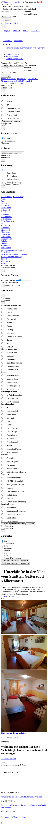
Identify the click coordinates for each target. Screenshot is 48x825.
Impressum (5, 805)
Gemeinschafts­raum (14, 336)
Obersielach (5, 234)
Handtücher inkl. (13, 370)
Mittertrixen (5, 232)
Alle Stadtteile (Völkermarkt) (12, 197)
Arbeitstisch (11, 319)
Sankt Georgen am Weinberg (12, 250)
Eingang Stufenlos (14, 514)
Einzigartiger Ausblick (15, 484)
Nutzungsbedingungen (22, 805)
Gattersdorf (5, 210)
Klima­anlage (12, 309)
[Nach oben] (2, 768)
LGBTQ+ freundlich (15, 481)
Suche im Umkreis (8, 265)
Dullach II (5, 205)
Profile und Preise (13, 54)
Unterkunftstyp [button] (7, 528)
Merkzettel (18, 41)
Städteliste (7, 41)
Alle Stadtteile (6, 184)
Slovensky (35, 30)
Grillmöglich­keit (13, 428)
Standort (27, 11)
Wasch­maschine (13, 389)
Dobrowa (4, 203)
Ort (2, 283)
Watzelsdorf (5, 263)
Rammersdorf (6, 239)
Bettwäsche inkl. (13, 316)
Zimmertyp (5, 155)
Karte (21, 83)
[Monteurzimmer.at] (13, 781)
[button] (4, 35)
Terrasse (10, 340)
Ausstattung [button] (5, 300)
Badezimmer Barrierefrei (16, 511)
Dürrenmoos (6, 208)
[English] (2, 44)
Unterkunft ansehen (8, 759)
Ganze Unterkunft (14, 182)
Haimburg (5, 214)
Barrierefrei (11, 507)
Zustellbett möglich (14, 363)
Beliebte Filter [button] (6, 88)
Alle (5, 170)
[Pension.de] (36, 781)
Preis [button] (3, 126)
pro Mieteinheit (9, 141)
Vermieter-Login (12, 48)
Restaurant (11, 465)
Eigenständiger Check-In (16, 472)
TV (8, 105)
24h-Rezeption (12, 461)
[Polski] (7, 44)
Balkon (10, 312)
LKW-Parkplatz (13, 119)
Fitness (9, 425)
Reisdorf (4, 243)
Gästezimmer (9, 543)
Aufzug (10, 329)
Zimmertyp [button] (5, 157)
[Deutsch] (4, 44)
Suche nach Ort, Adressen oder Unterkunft (19, 9)
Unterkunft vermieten (9, 23)
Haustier (10, 488)
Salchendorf (5, 245)
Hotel (6, 556)
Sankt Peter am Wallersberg (11, 257)
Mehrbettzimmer (13, 179)
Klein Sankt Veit (7, 221)
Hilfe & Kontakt (19, 797)
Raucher (10, 498)
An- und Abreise (30, 14)
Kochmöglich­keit (13, 108)
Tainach (4, 259)
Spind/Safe (11, 333)
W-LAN (10, 101)
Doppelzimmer (12, 176)
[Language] (3, 26)
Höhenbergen (6, 217)
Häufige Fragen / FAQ (15, 59)
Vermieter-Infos (12, 56)
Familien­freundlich (14, 478)
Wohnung (8, 548)
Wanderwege (12, 432)
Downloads (37, 797)
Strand (9, 407)
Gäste (14, 16)
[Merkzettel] (19, 23)
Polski (25, 30)
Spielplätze (11, 439)
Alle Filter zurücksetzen (10, 561)
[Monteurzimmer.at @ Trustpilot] (19, 817)
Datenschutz (36, 805)
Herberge (7, 553)
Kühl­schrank (12, 382)
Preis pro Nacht (7, 123)
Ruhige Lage (12, 495)
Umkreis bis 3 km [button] (8, 268)
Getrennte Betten (13, 112)
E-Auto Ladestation (14, 395)
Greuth (3, 212)
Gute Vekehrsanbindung (16, 502)
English (7, 30)
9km (12, 283)
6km (8, 283)
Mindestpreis (6, 143)
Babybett (10, 356)
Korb (3, 223)
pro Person (8, 138)
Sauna (9, 445)
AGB (11, 805)
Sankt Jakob (5, 252)
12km (16, 283)
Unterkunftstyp (7, 526)
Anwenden (24, 561)
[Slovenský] (10, 44)
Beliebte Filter (6, 86)
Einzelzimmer (12, 173)
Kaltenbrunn (6, 219)
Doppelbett (11, 359)
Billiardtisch (11, 414)
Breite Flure (11, 518)
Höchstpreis (5, 148)
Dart (8, 421)
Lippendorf (5, 230)
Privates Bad (12, 115)
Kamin (9, 323)
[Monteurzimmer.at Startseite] (13, 2)
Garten (9, 326)
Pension (7, 551)
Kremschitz (5, 225)
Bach (3, 201)
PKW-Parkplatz (13, 402)
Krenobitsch (5, 228)
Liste (5, 596)
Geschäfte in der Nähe (15, 491)
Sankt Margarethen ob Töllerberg (14, 254)
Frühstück (11, 458)
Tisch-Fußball (12, 452)
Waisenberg (5, 261)
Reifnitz (4, 241)
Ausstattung (5, 298)
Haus (6, 546)
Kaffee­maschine (13, 375)
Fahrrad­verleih (12, 411)
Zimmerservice (12, 468)
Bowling (10, 418)
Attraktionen (12, 435)
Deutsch (16, 30)
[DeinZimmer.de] (14, 788)
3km (5, 283)
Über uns (29, 797)
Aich (3, 199)
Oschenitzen (6, 237)
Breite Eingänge (13, 521)
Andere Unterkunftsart (12, 558)
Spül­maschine (12, 379)
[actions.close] (3, 90)
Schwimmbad (12, 442)
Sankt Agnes (6, 248)
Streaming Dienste (14, 449)
